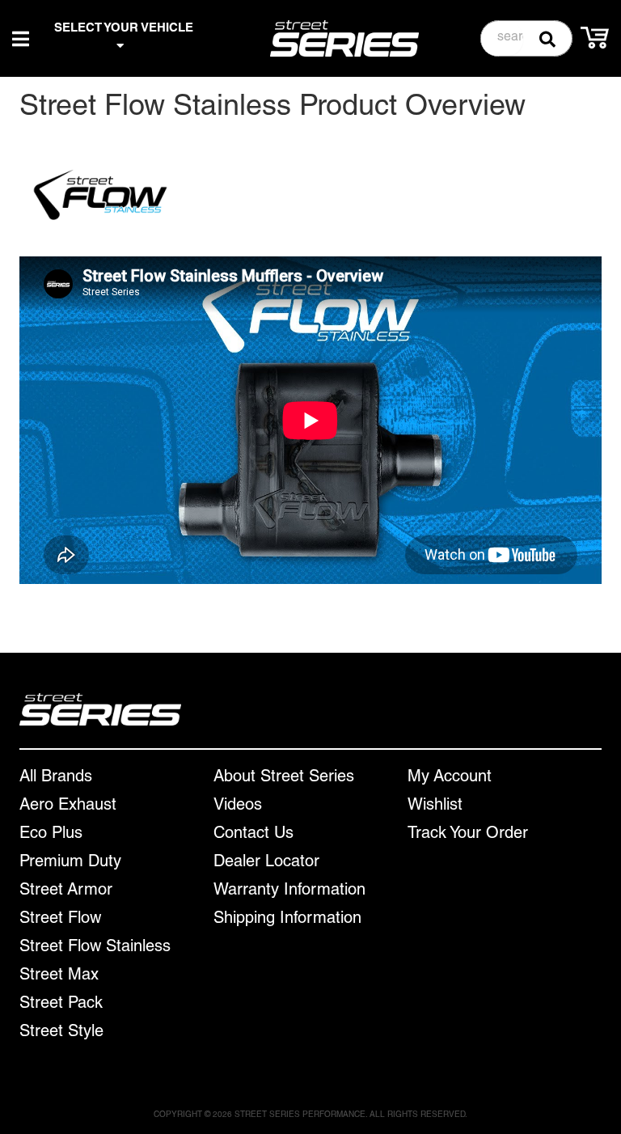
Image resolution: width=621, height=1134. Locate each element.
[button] (526, 38)
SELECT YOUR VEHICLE (123, 29)
